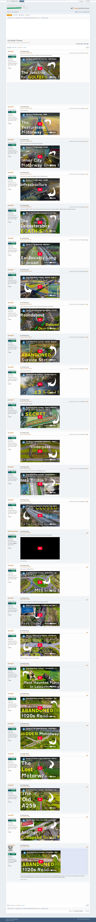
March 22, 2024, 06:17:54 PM (25, 501)
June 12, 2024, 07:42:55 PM (25, 816)
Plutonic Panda (13, 531)
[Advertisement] (48, 29)
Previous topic (79, 43)
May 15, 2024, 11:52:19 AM (25, 695)
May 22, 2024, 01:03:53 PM (25, 725)
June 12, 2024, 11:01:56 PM (25, 846)
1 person (21, 561)
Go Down (9, 47)
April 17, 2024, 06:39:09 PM (25, 632)
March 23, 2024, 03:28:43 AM (25, 532)
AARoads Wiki (86, 12)
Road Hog (12, 845)
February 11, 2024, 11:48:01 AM (26, 337)
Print (87, 47)
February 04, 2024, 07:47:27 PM (26, 271)
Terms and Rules (83, 919)
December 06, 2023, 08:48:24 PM (26, 52)
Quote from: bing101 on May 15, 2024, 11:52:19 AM (32, 849)
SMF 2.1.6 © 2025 (9, 919)
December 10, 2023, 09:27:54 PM (26, 108)
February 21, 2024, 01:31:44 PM (26, 368)
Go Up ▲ (88, 919)
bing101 (11, 51)
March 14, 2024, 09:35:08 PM (25, 434)
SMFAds (7, 920)
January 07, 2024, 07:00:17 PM (25, 239)
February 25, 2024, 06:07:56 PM (26, 401)
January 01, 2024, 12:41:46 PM (25, 174)
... (23, 47)
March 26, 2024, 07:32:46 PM (25, 566)
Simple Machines (15, 919)
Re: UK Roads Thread (24, 51)
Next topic (86, 43)
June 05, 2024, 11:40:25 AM (25, 755)
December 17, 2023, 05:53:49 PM (26, 141)
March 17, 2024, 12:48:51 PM (25, 468)
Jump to (70, 911)
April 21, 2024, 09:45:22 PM (25, 665)
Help (78, 919)
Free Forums (12, 920)
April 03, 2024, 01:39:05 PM (25, 599)
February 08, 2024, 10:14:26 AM (26, 304)
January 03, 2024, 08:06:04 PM (25, 206)
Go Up (8, 905)
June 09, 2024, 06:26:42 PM (25, 786)
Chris (38, 17)
